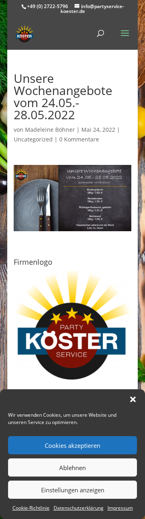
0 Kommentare (79, 139)
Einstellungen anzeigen (72, 490)
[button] (133, 399)
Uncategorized (33, 139)
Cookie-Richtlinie (31, 507)
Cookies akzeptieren (72, 445)
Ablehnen (72, 468)
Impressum (120, 507)
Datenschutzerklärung (79, 507)
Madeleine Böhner (50, 129)
